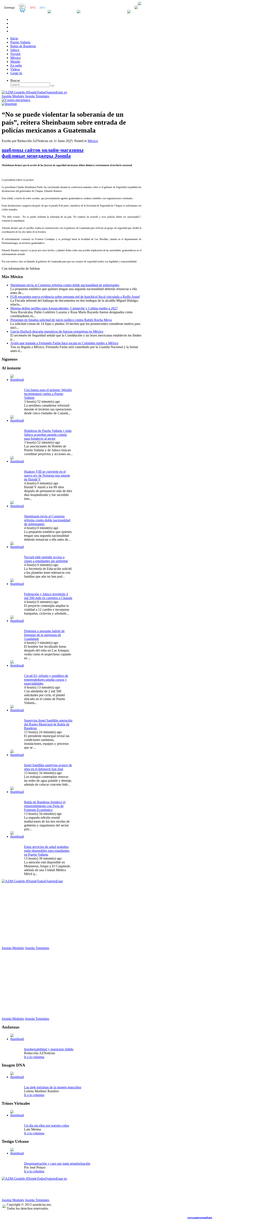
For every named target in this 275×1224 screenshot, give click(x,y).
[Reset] (52, 85)
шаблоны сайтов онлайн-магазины (43, 150)
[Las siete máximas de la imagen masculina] (17, 1077)
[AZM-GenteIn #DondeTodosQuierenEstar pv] (34, 92)
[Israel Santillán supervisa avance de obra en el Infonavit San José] (17, 755)
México (93, 141)
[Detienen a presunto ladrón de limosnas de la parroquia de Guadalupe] (17, 621)
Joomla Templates (37, 96)
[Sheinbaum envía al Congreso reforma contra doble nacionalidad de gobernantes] (17, 506)
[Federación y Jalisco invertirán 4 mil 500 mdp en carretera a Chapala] (17, 584)
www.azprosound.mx (199, 1217)
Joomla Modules (13, 96)
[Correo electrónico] (16, 100)
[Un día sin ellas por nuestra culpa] (17, 1115)
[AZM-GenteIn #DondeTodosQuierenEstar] (32, 881)
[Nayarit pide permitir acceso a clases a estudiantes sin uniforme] (17, 547)
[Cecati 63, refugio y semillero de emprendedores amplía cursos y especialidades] (17, 665)
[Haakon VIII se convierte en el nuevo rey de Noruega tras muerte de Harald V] (17, 461)
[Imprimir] (9, 104)
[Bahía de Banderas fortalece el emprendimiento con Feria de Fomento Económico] (17, 792)
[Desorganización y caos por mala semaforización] (17, 1153)
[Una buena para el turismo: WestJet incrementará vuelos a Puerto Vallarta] (17, 379)
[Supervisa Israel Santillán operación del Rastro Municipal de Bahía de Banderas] (17, 710)
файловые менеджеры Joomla (36, 156)
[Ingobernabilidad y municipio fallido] (17, 1039)
